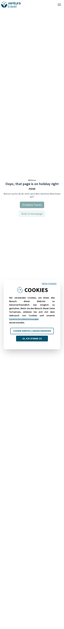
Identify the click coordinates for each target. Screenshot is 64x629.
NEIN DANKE (49, 284)
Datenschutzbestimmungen (24, 318)
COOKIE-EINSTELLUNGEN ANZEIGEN (32, 331)
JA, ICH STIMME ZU (32, 338)
